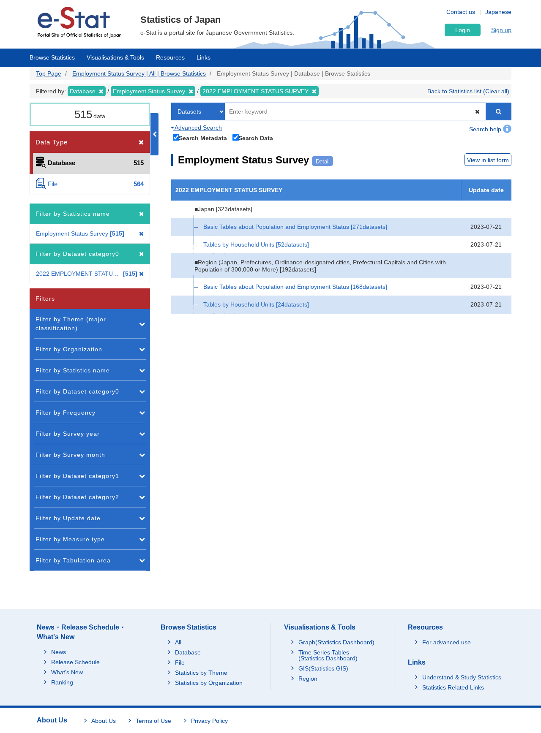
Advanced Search (197, 127)
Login (462, 30)
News (58, 652)
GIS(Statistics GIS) (323, 668)
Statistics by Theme (201, 673)
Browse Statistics (52, 57)
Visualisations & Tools (115, 57)
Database (188, 652)
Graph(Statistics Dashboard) (336, 642)
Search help (486, 129)
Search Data (255, 138)
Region (307, 678)
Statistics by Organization (209, 683)
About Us (103, 721)
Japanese (498, 12)
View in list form (488, 160)
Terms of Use (153, 721)
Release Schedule (75, 662)
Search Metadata (203, 138)
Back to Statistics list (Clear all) (468, 91)
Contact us (460, 12)
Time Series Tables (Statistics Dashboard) (328, 655)
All (178, 642)
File (180, 662)
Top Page (48, 73)
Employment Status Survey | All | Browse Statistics (139, 73)
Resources (170, 57)
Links (203, 57)
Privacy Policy (209, 721)
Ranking (62, 682)
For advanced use (446, 642)
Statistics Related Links (453, 687)
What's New (67, 672)
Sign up (501, 30)
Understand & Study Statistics (461, 677)
